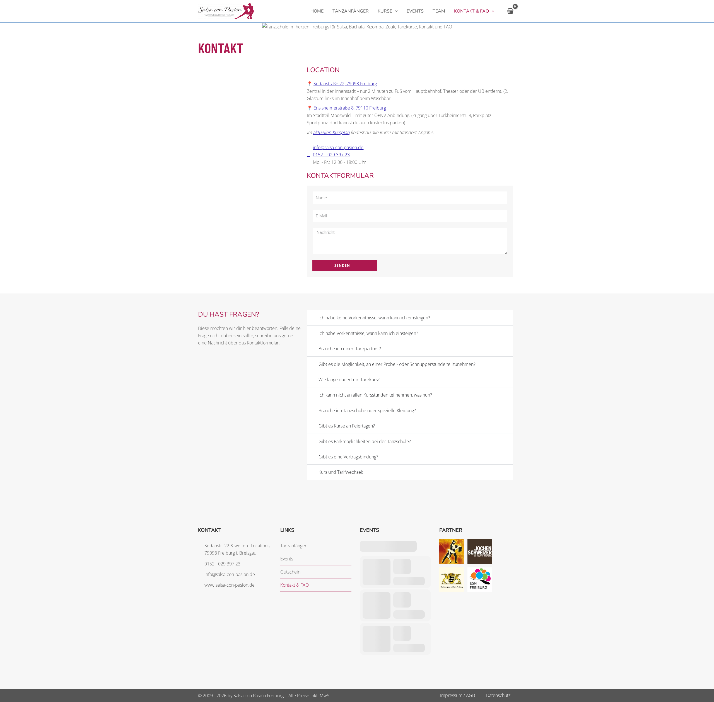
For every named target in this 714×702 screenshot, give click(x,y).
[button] (395, 11)
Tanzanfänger (293, 546)
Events (286, 559)
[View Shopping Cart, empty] (510, 11)
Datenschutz (498, 695)
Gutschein (290, 572)
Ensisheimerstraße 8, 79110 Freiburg (349, 108)
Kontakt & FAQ (294, 585)
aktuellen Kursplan (331, 132)
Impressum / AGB (457, 695)
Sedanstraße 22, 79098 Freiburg (345, 84)
